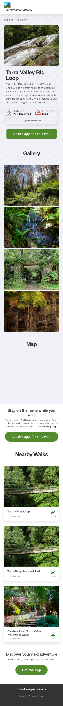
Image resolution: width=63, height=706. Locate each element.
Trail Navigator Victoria (18, 10)
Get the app (31, 670)
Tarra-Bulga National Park (24, 571)
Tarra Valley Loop (18, 511)
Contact (22, 696)
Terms (42, 696)
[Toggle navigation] (55, 7)
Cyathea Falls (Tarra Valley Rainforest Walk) (24, 633)
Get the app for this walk (31, 134)
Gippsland (21, 19)
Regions (8, 19)
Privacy (32, 696)
